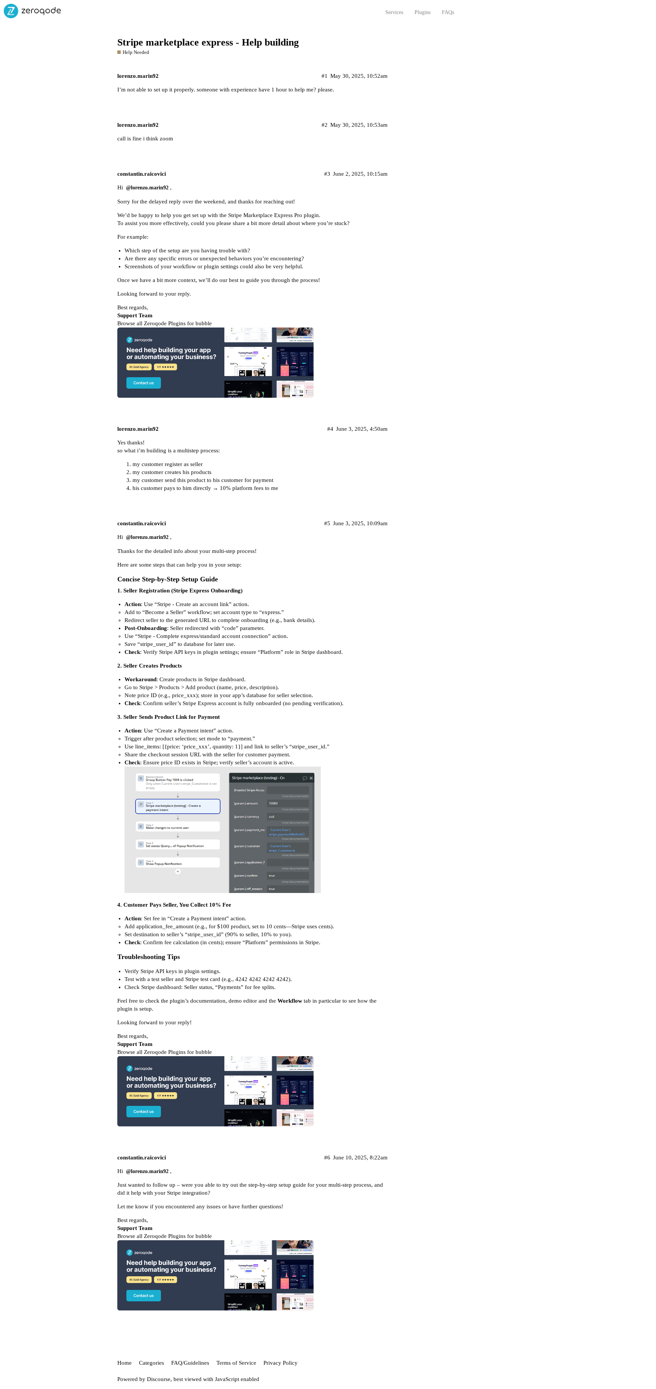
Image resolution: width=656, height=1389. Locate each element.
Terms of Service (236, 1363)
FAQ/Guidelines (190, 1363)
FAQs (448, 12)
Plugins (422, 12)
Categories (151, 1363)
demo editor (243, 1001)
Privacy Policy (280, 1363)
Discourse (158, 1379)
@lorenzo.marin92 (147, 188)
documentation (207, 1001)
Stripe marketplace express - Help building (208, 42)
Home (124, 1363)
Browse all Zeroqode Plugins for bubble (164, 323)
